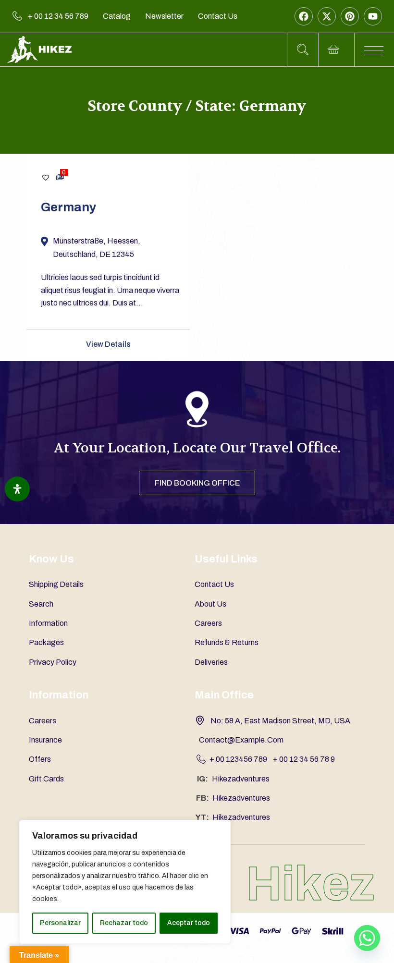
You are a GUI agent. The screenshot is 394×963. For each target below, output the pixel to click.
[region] (125, 882)
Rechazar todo (124, 922)
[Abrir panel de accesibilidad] (17, 488)
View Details (108, 344)
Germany (68, 207)
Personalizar (60, 922)
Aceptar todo (188, 922)
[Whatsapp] (367, 938)
